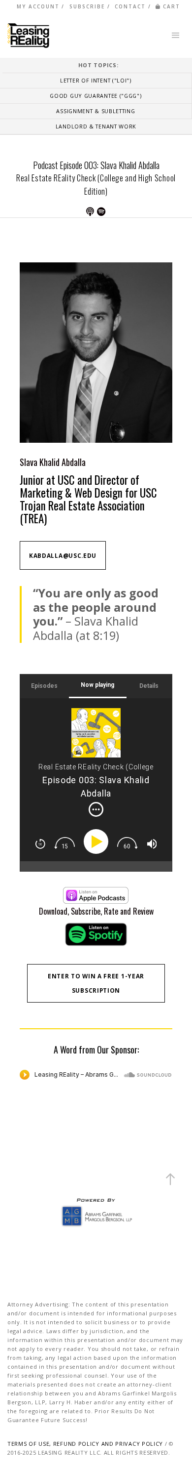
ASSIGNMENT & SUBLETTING (95, 111)
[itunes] (96, 895)
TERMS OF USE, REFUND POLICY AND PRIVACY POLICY (85, 1443)
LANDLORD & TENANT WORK (96, 126)
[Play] (98, 841)
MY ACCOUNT (38, 6)
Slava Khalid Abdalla (53, 462)
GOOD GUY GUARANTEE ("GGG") (95, 95)
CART (171, 6)
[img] (96, 809)
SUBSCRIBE (87, 6)
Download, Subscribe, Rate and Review (96, 911)
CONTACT (130, 6)
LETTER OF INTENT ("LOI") (95, 80)
